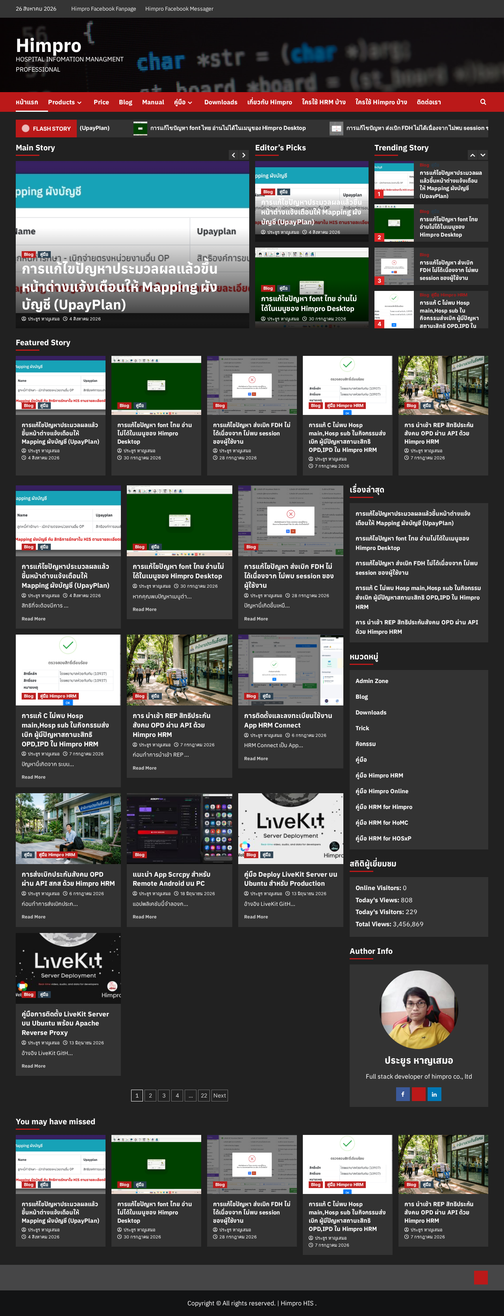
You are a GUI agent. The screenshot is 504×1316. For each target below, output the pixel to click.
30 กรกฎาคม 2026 (327, 319)
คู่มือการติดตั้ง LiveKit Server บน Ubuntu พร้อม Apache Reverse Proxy (65, 1023)
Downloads (220, 102)
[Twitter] (419, 1094)
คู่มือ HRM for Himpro (384, 807)
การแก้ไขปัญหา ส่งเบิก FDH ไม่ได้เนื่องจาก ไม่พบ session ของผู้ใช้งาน (385, 128)
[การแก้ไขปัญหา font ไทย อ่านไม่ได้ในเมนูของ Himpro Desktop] (393, 223)
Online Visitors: (379, 888)
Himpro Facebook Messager (179, 8)
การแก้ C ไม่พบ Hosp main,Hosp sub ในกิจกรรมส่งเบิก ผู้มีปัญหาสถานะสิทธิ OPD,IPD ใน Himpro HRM (449, 318)
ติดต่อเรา (429, 102)
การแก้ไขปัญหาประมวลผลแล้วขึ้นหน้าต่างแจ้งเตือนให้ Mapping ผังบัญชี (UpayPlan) (120, 286)
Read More (34, 619)
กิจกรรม (366, 744)
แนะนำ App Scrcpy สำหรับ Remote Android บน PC (172, 879)
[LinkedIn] (434, 1094)
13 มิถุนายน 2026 (309, 893)
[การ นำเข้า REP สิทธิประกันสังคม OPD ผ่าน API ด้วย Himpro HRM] (443, 385)
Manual (153, 102)
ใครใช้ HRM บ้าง (324, 102)
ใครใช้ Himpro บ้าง (381, 102)
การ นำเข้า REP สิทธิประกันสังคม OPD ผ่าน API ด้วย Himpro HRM (439, 433)
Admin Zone (372, 681)
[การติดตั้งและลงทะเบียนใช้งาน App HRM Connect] (290, 670)
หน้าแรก (27, 102)
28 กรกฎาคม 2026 (238, 458)
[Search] (483, 102)
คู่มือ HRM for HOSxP (383, 838)
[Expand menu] (79, 102)
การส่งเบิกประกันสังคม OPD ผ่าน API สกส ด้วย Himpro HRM (68, 879)
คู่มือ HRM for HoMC (382, 822)
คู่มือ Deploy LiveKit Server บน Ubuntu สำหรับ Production (290, 879)
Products (61, 102)
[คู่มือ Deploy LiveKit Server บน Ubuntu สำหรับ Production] (290, 828)
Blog (125, 102)
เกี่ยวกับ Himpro (269, 102)
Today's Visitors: (381, 912)
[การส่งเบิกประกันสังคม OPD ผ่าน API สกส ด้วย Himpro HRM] (68, 828)
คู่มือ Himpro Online (382, 791)
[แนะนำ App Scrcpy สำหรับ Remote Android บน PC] (179, 828)
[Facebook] (403, 1094)
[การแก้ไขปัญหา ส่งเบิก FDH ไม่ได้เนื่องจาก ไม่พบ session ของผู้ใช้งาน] (393, 266)
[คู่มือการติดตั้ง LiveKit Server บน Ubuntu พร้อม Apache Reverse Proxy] (68, 968)
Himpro (49, 45)
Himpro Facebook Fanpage (103, 8)
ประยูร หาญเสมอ (44, 319)
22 (204, 1095)
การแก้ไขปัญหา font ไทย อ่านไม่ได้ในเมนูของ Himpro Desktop (182, 128)
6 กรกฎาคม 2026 (309, 735)
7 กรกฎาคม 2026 (332, 466)
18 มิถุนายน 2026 (197, 893)
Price (101, 102)
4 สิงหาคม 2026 (85, 319)
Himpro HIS (297, 1303)
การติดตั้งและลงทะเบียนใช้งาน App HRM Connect (288, 720)
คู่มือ (179, 102)
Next (219, 1095)
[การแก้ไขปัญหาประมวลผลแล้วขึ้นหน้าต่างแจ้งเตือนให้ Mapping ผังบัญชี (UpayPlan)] (393, 179)
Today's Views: (378, 900)
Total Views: (374, 924)
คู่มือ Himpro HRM (449, 295)
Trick (362, 728)
